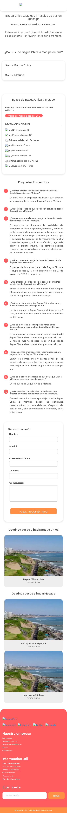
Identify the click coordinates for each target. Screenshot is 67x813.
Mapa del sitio (7, 776)
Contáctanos (7, 751)
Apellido (13, 446)
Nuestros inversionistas (12, 744)
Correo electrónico (19, 458)
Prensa (5, 747)
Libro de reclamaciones (11, 779)
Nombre (13, 434)
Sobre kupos (7, 738)
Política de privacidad (10, 769)
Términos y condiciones (11, 766)
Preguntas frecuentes (11, 763)
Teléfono (14, 470)
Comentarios (17, 482)
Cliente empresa (8, 773)
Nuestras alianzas (9, 741)
